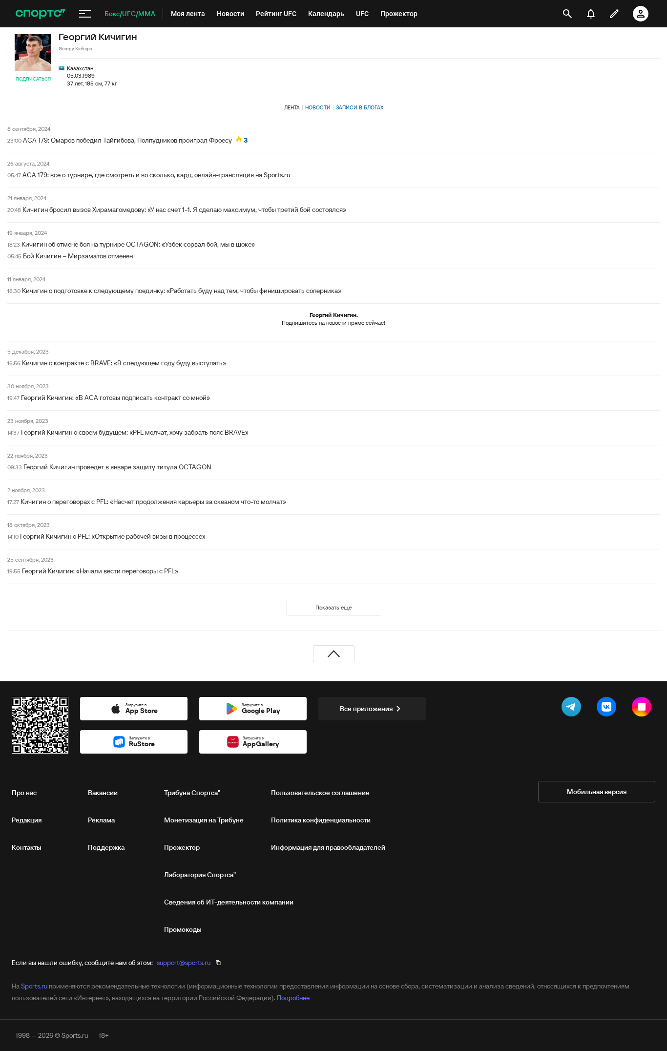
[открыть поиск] (567, 13)
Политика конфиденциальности (321, 820)
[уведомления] (591, 13)
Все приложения (366, 708)
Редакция (27, 820)
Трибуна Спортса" (192, 792)
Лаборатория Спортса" (200, 874)
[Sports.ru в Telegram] (573, 708)
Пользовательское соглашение (320, 792)
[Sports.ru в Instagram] (643, 708)
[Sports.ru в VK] (608, 708)
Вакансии (103, 792)
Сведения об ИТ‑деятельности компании (228, 902)
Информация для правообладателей (328, 847)
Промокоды (183, 929)
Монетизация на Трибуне (204, 820)
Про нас (24, 792)
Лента (292, 107)
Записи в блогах (359, 107)
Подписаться (33, 79)
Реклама (101, 820)
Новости (318, 107)
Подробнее (293, 997)
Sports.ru (34, 986)
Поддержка (106, 847)
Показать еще (333, 607)
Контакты (27, 847)
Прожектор (182, 847)
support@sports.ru (183, 962)
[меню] (85, 13)
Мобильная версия (596, 791)
